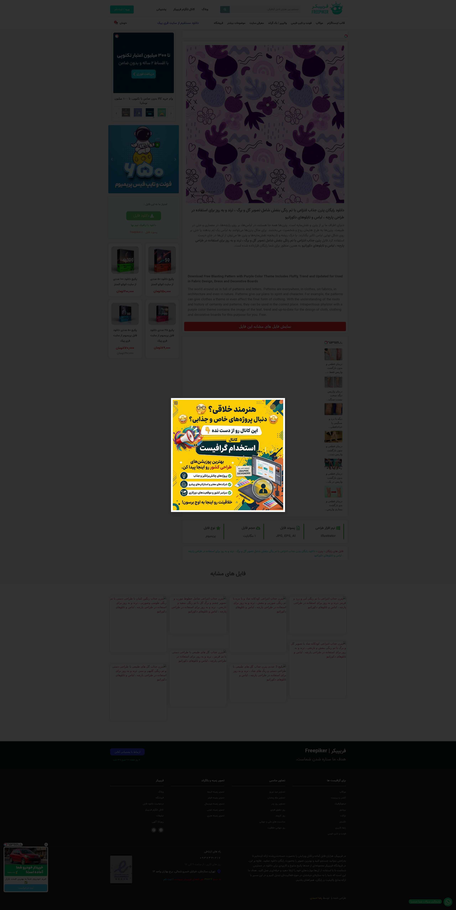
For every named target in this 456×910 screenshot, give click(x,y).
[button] (176, 403)
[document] (228, 455)
